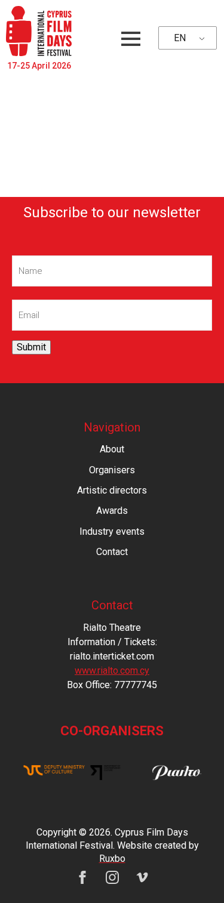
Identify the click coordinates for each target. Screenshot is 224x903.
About (112, 449)
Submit (31, 347)
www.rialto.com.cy (112, 670)
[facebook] (82, 877)
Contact (112, 551)
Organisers (112, 470)
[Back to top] (194, 873)
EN (180, 38)
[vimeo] (142, 877)
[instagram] (112, 877)
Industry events (112, 531)
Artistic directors (112, 490)
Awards (112, 510)
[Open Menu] (130, 38)
